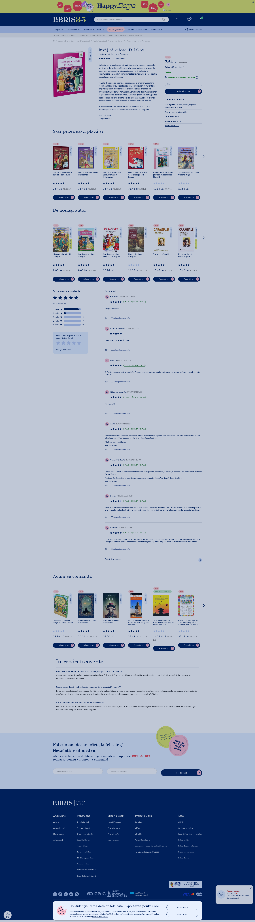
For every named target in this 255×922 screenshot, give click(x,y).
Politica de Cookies (100, 916)
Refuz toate (182, 914)
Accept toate (182, 907)
